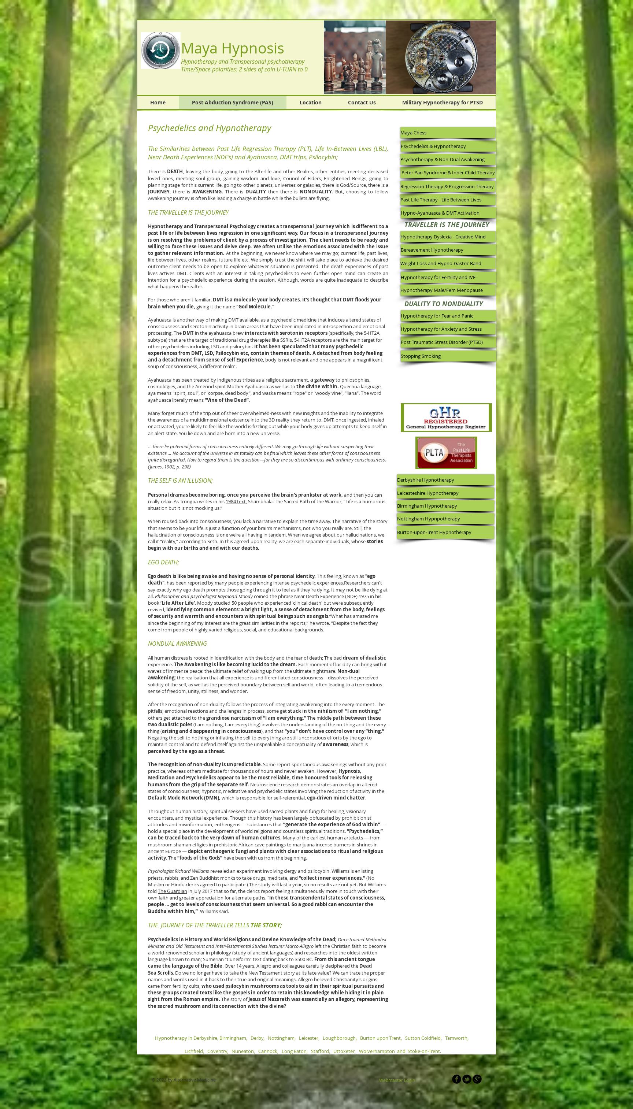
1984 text (236, 501)
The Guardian (172, 891)
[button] (441, 57)
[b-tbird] (466, 1079)
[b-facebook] (456, 1079)
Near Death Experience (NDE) (326, 596)
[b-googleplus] (477, 1079)
